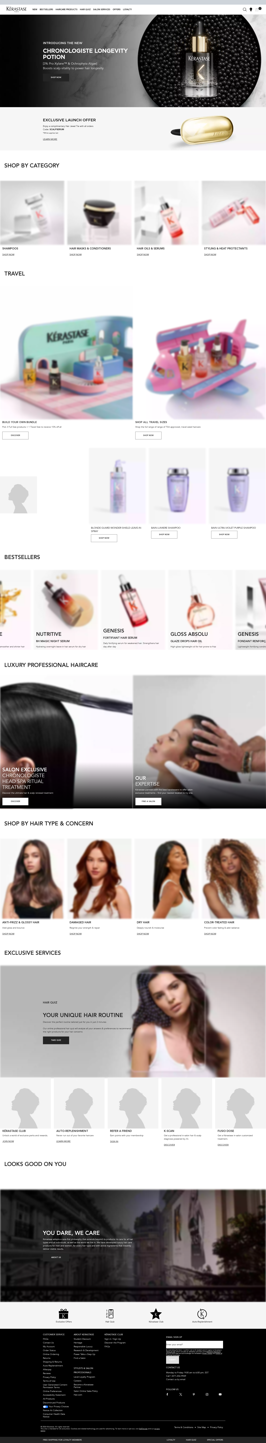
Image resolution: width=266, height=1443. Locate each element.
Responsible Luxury (83, 1346)
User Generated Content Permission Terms (55, 1386)
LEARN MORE (63, 1141)
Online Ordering (51, 1354)
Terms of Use (49, 1380)
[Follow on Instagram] (207, 1394)
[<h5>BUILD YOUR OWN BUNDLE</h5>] (66, 352)
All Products (49, 1398)
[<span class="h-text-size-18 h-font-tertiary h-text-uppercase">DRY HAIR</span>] (167, 878)
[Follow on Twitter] (180, 1394)
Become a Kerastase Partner (83, 1386)
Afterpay (47, 1369)
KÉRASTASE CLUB (114, 1334)
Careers (77, 1380)
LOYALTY (171, 1440)
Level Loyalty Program (84, 1376)
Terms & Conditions (183, 1427)
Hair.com (78, 1394)
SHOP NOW (8, 255)
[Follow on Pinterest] (193, 1394)
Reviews (47, 1373)
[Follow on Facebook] (167, 1394)
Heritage (78, 1342)
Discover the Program (115, 1342)
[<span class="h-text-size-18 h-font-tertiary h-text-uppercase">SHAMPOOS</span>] (32, 213)
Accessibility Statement (54, 1395)
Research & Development (86, 1350)
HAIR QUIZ (191, 1440)
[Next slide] (265, 218)
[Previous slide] (1, 218)
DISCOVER (15, 435)
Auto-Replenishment (53, 1365)
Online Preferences (52, 1391)
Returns (46, 1358)
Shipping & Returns (52, 1361)
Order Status (49, 1350)
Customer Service (54, 1334)
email (182, 1379)
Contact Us (48, 1342)
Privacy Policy (49, 1377)
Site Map (201, 1427)
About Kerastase (84, 1334)
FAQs (45, 1339)
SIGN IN (114, 1142)
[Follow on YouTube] (220, 1394)
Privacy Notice (207, 1353)
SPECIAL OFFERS (215, 1440)
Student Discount (82, 1339)
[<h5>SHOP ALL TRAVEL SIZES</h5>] (199, 352)
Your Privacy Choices (58, 1406)
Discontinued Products (54, 1402)
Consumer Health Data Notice (54, 1415)
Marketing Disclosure (213, 1352)
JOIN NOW (8, 1141)
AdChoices (143, 1429)
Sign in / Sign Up (113, 1339)
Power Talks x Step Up (84, 1354)
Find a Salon (80, 1358)
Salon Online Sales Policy (86, 1391)
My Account (49, 1346)
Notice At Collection (53, 1410)
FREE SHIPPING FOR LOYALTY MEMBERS (62, 1440)
